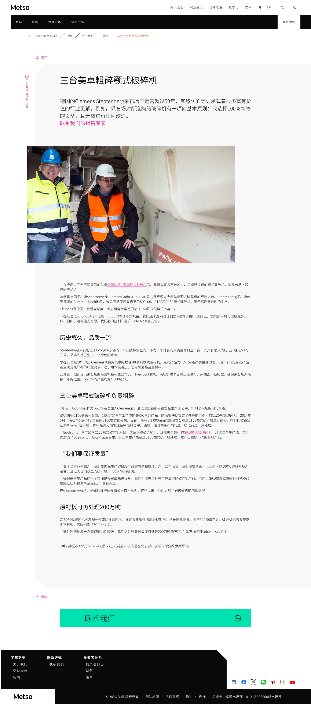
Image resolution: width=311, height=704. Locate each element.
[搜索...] (282, 7)
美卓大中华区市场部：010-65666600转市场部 (247, 696)
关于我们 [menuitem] (176, 7)
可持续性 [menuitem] (215, 7)
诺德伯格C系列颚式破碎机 (127, 284)
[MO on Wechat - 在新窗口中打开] (263, 681)
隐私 (189, 696)
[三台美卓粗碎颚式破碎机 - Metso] (35, 7)
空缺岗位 (20, 670)
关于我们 (20, 663)
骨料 (105, 35)
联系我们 (56, 663)
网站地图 (152, 696)
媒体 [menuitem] (248, 7)
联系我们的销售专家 (83, 123)
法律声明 (172, 696)
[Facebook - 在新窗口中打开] (243, 681)
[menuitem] (265, 7)
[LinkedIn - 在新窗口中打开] (234, 681)
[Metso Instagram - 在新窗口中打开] (282, 681)
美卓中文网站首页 (46, 35)
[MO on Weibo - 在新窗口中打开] (273, 681)
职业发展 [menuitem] (196, 7)
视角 (70, 35)
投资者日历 (95, 663)
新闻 (16, 677)
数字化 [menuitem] (234, 7)
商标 (202, 696)
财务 (89, 670)
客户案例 (88, 35)
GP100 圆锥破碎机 (198, 432)
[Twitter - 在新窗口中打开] (253, 681)
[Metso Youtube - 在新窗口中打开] (292, 682)
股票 (89, 677)
